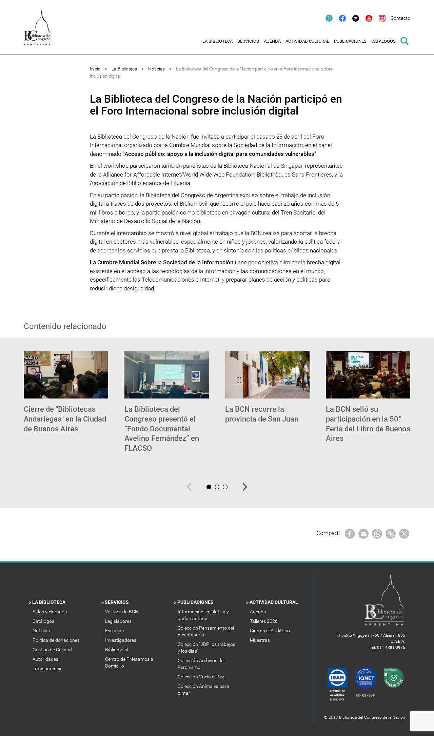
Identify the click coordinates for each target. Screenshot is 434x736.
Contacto (400, 18)
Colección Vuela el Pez (201, 676)
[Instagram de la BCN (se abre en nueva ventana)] (379, 18)
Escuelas (115, 630)
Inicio (95, 68)
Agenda (258, 611)
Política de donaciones (57, 640)
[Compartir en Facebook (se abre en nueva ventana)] (350, 533)
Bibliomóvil (117, 649)
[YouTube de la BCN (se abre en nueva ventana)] (365, 18)
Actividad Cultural (274, 602)
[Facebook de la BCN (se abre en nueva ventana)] (339, 18)
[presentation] (189, 487)
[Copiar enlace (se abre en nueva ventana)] (390, 533)
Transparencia (48, 668)
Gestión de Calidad (53, 649)
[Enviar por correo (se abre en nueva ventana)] (363, 533)
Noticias (156, 68)
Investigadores (121, 640)
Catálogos (44, 621)
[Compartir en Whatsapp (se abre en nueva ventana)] (377, 533)
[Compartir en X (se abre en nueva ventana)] (404, 533)
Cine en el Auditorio (270, 630)
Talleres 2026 (264, 621)
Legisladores (119, 621)
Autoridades (46, 659)
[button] (209, 487)
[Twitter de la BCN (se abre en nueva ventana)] (352, 18)
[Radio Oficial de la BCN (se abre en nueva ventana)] (326, 18)
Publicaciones (196, 602)
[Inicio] (41, 32)
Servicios (117, 602)
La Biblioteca (124, 68)
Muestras (260, 640)
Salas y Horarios (51, 611)
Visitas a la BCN (122, 611)
